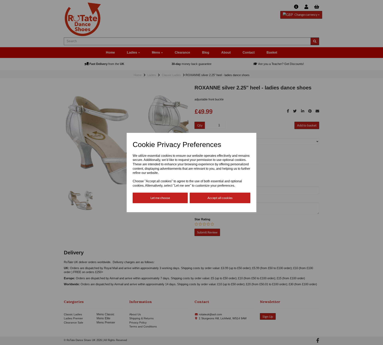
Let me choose (160, 198)
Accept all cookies (220, 198)
